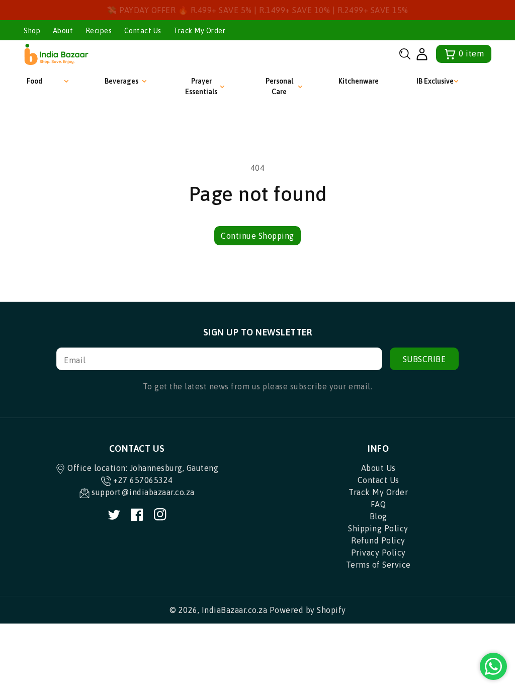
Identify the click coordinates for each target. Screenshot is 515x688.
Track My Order (199, 31)
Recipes (98, 31)
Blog (378, 516)
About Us (378, 467)
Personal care (279, 86)
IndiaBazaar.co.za (235, 609)
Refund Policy (378, 540)
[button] (404, 53)
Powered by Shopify (308, 609)
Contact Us (142, 31)
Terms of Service (378, 564)
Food (34, 81)
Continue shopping (257, 235)
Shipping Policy (378, 528)
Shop (32, 31)
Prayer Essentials (201, 86)
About (63, 31)
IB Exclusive (435, 81)
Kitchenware (358, 81)
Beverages (121, 81)
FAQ (378, 504)
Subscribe (424, 359)
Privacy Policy (378, 552)
